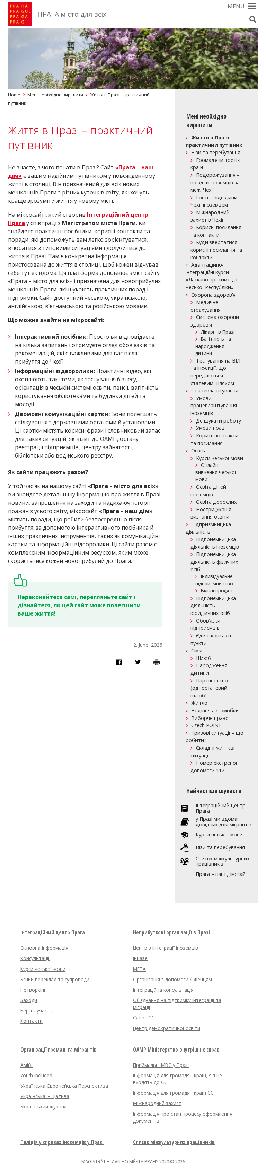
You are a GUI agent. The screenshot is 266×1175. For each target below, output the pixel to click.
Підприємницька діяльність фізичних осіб (214, 561)
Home (14, 95)
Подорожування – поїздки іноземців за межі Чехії (215, 182)
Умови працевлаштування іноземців (213, 405)
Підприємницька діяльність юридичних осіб (213, 605)
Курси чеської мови (219, 458)
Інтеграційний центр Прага (221, 808)
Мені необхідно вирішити (55, 95)
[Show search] (252, 19)
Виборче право (210, 718)
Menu (236, 6)
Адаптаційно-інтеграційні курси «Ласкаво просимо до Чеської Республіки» (212, 275)
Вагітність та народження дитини (213, 346)
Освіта (199, 450)
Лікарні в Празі (217, 332)
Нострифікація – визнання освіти (213, 513)
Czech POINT (206, 725)
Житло (199, 702)
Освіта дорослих (216, 501)
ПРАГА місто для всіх (71, 14)
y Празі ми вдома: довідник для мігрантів (223, 821)
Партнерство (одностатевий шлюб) (209, 688)
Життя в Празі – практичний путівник (214, 141)
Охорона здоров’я (213, 294)
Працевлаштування (214, 390)
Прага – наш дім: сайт (222, 874)
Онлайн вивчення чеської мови (215, 472)
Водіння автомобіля (215, 710)
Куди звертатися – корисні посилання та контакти (216, 249)
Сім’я (196, 650)
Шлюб (203, 658)
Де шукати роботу (218, 420)
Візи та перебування (215, 152)
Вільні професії (218, 590)
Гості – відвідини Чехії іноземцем (213, 201)
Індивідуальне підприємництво (214, 580)
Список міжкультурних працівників (223, 861)
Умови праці (211, 428)
